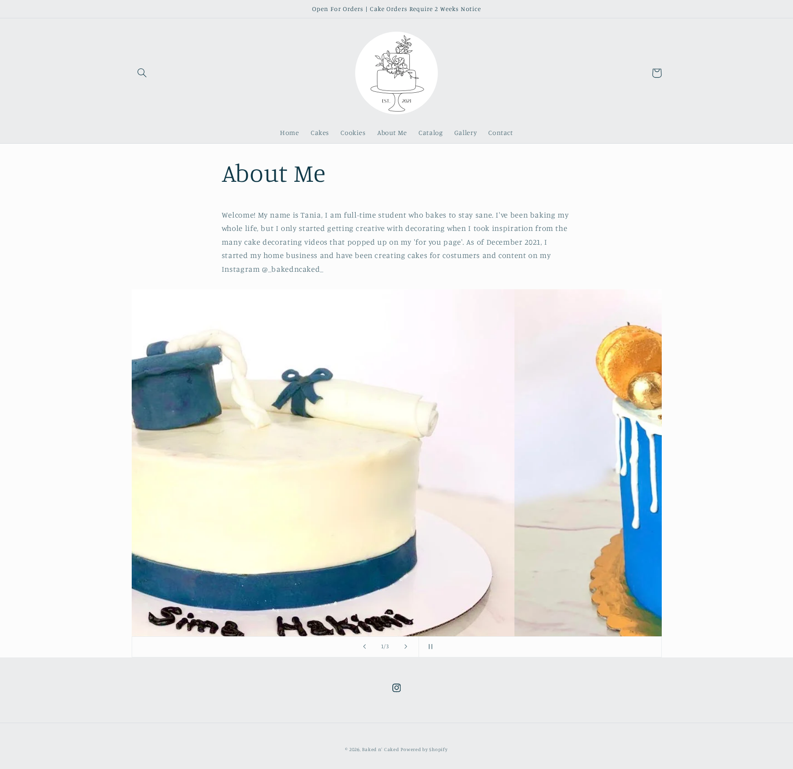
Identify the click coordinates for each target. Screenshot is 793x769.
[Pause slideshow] (429, 647)
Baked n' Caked (380, 749)
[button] (142, 73)
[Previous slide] (364, 647)
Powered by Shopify (424, 749)
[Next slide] (406, 647)
